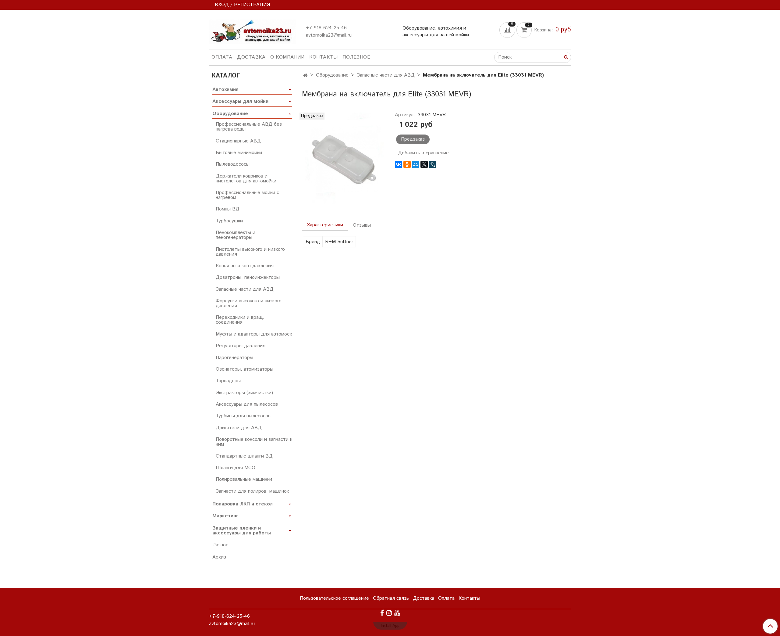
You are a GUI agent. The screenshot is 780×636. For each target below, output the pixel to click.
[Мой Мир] (415, 164)
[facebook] (382, 613)
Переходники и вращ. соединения (240, 320)
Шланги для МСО (235, 467)
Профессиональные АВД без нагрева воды (249, 127)
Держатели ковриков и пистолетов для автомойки (246, 179)
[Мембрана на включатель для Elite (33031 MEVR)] (343, 158)
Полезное (356, 57)
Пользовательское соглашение (334, 598)
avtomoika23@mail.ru (329, 35)
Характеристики (325, 224)
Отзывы (362, 225)
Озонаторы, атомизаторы (244, 369)
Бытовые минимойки (239, 152)
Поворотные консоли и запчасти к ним (254, 442)
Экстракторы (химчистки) (244, 392)
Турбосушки (229, 221)
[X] (424, 164)
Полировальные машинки (244, 479)
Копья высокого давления (245, 265)
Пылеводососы (233, 164)
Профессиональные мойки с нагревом (247, 195)
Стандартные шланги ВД (244, 456)
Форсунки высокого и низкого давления (249, 303)
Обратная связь (391, 598)
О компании (287, 57)
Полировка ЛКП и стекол (242, 504)
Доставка (251, 57)
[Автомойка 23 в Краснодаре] (252, 31)
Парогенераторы (234, 357)
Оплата (221, 57)
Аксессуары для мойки (240, 101)
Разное (220, 544)
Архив (219, 557)
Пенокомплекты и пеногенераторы (235, 235)
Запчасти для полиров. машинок (252, 491)
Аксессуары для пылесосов (247, 404)
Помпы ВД (227, 209)
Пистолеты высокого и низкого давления (250, 252)
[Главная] (305, 75)
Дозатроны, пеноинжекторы (248, 277)
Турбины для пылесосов (243, 415)
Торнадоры (228, 380)
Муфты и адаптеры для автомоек (254, 334)
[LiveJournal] (432, 164)
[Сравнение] (507, 29)
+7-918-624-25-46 (326, 27)
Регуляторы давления (240, 345)
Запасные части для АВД (386, 75)
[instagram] (389, 613)
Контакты (323, 57)
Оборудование (332, 75)
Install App (390, 626)
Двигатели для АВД (239, 427)
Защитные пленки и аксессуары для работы (241, 531)
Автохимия (225, 89)
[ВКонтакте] (398, 164)
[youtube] (397, 613)
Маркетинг (225, 515)
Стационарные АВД (238, 141)
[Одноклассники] (407, 164)
